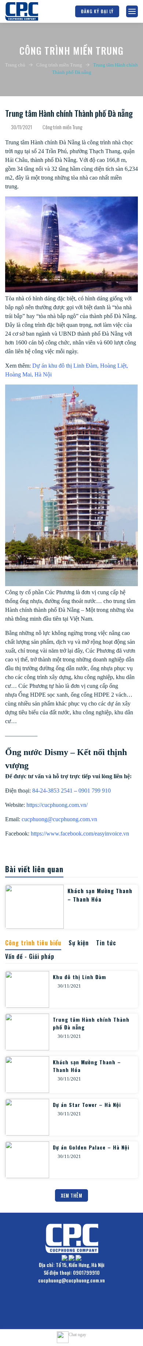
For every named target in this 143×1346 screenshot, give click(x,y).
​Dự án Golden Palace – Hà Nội (91, 1147)
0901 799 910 (94, 790)
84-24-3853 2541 (52, 790)
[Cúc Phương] (21, 11)
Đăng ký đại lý (97, 11)
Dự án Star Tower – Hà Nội (87, 1104)
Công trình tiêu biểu (33, 942)
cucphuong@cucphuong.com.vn (59, 819)
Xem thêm (71, 1195)
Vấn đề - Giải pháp (29, 956)
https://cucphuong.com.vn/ (57, 805)
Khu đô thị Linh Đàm (79, 977)
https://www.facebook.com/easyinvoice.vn (80, 833)
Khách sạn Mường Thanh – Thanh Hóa (99, 895)
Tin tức (106, 942)
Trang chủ (15, 65)
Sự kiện (79, 942)
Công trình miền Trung (59, 65)
